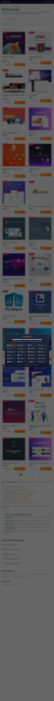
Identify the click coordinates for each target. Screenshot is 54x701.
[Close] (47, 336)
